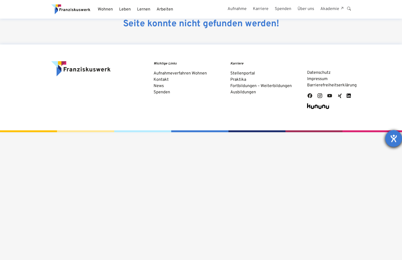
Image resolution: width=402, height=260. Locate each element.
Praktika (238, 79)
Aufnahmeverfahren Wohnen (180, 73)
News (159, 86)
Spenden (162, 92)
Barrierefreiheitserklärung (332, 85)
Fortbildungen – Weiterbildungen (261, 86)
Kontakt (161, 79)
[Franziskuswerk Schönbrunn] (70, 9)
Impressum (317, 79)
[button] (105, 9)
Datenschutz (319, 72)
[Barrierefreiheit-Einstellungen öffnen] (393, 138)
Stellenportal (242, 73)
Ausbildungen (243, 92)
